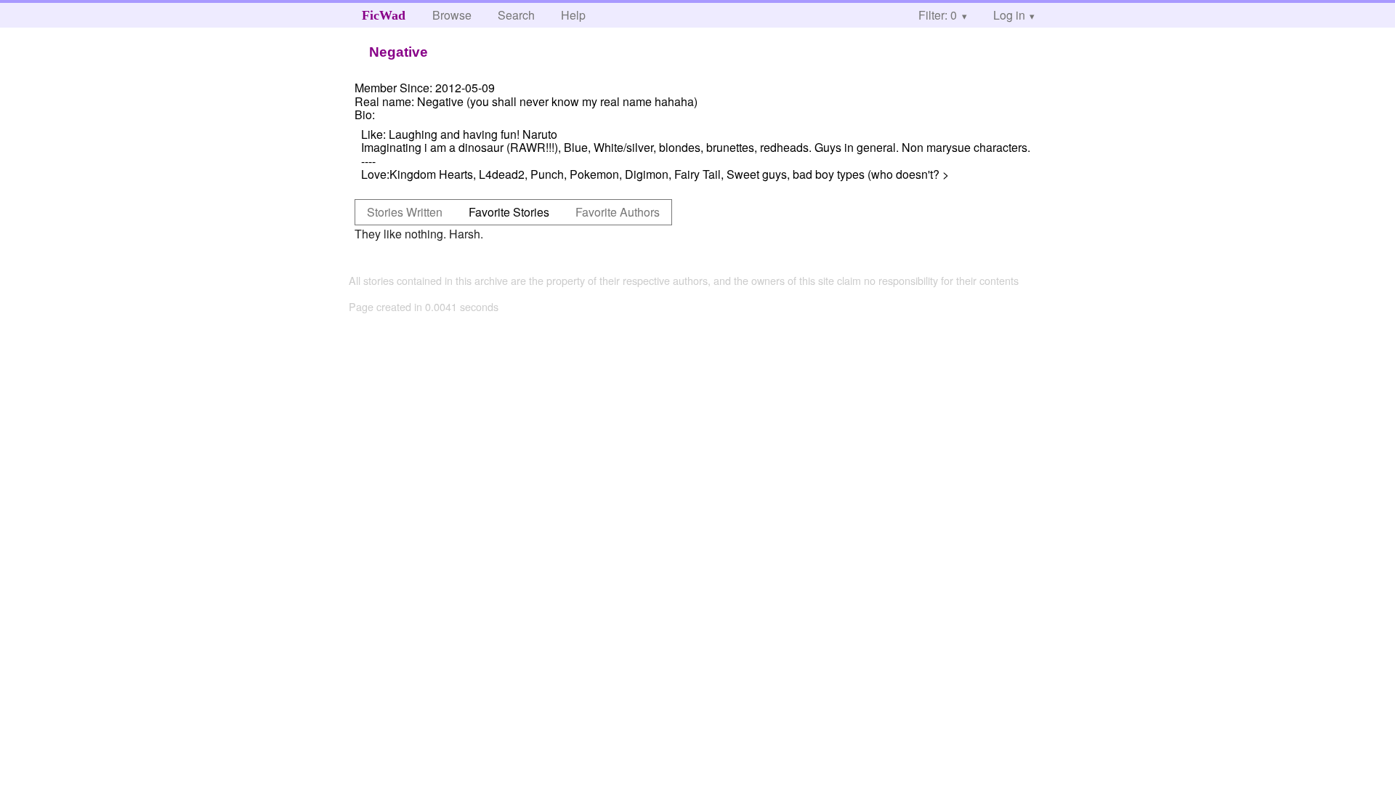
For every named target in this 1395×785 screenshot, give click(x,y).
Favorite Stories (509, 212)
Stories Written (404, 212)
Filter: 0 (937, 15)
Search (516, 15)
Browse (452, 15)
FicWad (383, 15)
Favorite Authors (617, 212)
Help (573, 15)
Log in (1009, 15)
